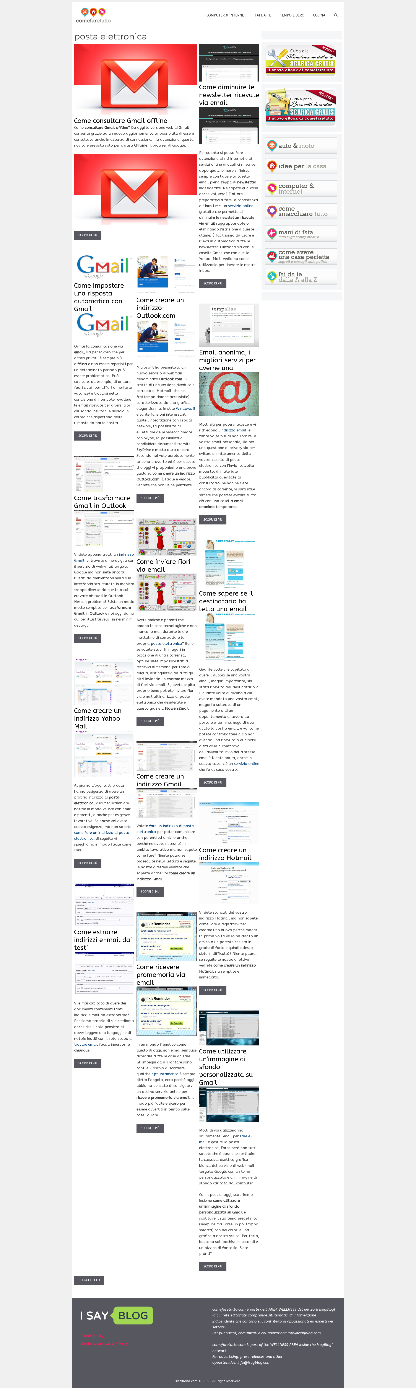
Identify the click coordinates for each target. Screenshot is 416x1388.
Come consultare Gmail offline (120, 121)
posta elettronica (166, 643)
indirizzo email (233, 430)
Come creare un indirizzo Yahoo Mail (98, 718)
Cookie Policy (92, 1336)
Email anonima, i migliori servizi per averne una (227, 360)
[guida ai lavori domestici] (300, 125)
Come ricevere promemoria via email (160, 974)
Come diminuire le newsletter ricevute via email (229, 95)
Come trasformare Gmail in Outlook (102, 502)
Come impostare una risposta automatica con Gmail (99, 297)
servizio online (240, 206)
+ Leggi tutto (89, 1280)
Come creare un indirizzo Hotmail (225, 854)
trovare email (86, 1044)
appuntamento (165, 1074)
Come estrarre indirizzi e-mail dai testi (103, 940)
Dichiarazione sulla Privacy (104, 1343)
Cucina (319, 15)
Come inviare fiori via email (163, 565)
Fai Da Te (263, 15)
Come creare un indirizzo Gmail (160, 780)
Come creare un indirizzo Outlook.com (160, 308)
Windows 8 (185, 408)
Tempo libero (292, 15)
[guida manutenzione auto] (300, 76)
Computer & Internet (226, 15)
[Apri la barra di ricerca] (336, 15)
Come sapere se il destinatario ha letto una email (226, 601)
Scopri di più (87, 235)
